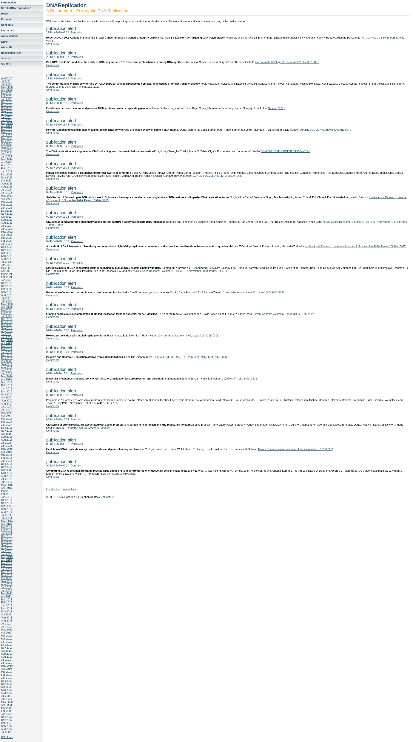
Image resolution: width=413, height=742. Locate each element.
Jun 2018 (6, 373)
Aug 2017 (6, 403)
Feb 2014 (6, 530)
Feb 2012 (6, 602)
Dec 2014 (6, 500)
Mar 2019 (6, 346)
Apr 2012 (6, 596)
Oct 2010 (6, 650)
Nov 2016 (6, 430)
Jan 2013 (6, 569)
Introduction (8, 2)
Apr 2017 (6, 415)
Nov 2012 (6, 575)
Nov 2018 (6, 358)
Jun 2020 (6, 301)
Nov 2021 (6, 249)
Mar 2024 (6, 165)
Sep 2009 (6, 689)
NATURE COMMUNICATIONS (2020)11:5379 (324, 129)
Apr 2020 (6, 307)
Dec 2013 (6, 536)
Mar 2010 (6, 671)
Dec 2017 (6, 391)
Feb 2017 (6, 421)
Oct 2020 (6, 289)
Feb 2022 (6, 240)
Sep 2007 (6, 726)
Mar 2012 (6, 599)
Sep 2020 (6, 292)
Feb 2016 (6, 457)
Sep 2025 (6, 111)
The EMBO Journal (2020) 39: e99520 (87, 427)
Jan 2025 (6, 135)
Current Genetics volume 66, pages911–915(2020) (188, 335)
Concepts (7, 24)
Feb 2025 (6, 132)
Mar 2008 (6, 707)
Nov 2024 (6, 141)
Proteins (6, 19)
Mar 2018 (6, 382)
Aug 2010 (6, 656)
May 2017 (7, 412)
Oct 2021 (6, 252)
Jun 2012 (6, 590)
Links (4, 41)
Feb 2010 (6, 674)
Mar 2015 (6, 491)
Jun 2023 (6, 192)
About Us (6, 47)
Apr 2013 (6, 560)
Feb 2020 (6, 313)
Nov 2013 (6, 539)
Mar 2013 (6, 563)
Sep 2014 (6, 509)
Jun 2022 (6, 228)
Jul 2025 (6, 117)
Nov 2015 (6, 466)
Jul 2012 (6, 587)
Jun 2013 (6, 554)
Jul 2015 (6, 478)
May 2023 (7, 195)
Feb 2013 (6, 566)
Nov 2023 (6, 177)
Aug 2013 (6, 548)
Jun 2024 (6, 156)
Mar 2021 (6, 274)
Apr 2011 (6, 632)
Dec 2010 (6, 644)
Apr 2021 (6, 271)
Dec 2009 (6, 680)
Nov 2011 (6, 611)
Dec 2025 (6, 102)
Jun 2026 (6, 84)
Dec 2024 (6, 138)
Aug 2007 (6, 729)
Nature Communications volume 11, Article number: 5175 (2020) (295, 449)
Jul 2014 (6, 515)
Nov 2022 (6, 213)
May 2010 (7, 665)
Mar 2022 (6, 237)
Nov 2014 (6, 503)
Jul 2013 (6, 551)
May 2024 (7, 159)
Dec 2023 (6, 174)
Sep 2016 (6, 436)
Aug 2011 (6, 620)
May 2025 (7, 123)
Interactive (7, 30)
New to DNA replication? (16, 8)
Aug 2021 (6, 258)
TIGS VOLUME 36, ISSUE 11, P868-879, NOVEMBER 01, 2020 (190, 357)
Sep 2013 (6, 545)
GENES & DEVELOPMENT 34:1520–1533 (217, 175)
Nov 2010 (6, 647)
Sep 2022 (6, 219)
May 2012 (7, 593)
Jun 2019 (6, 337)
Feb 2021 (6, 277)
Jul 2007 (6, 732)
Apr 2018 (6, 379)
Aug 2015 (6, 475)
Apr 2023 (6, 198)
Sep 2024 (6, 147)
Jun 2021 (6, 264)
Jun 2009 (6, 698)
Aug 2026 (6, 78)
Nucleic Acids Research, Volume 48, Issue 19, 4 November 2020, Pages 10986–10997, (355, 246)
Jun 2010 (6, 662)
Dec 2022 (6, 210)
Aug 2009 (6, 692)
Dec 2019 (6, 319)
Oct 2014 (6, 506)
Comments (52, 43)
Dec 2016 (6, 427)
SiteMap (6, 64)
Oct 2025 (6, 108)
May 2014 (7, 521)
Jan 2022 (6, 243)
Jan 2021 (6, 280)
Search (5, 58)
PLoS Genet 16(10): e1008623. (117, 473)
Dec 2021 (6, 246)
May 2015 (7, 484)
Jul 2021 (6, 261)
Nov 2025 (6, 105)
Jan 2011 (6, 641)
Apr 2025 (6, 126)
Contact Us (107, 497)
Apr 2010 (6, 668)
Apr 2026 (6, 90)
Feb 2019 (6, 349)
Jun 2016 (6, 445)
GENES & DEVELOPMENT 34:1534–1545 (285, 151)
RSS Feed (7, 737)
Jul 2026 (6, 81)
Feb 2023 (6, 204)
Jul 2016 (6, 442)
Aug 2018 (6, 367)
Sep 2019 (6, 328)
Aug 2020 (6, 295)
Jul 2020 (6, 298)
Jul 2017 (6, 406)
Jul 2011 (6, 623)
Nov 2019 (6, 322)
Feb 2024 (6, 168)
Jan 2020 (6, 316)
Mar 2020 (6, 310)
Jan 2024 (6, 171)
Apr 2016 (6, 451)
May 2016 (7, 448)
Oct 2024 (6, 144)
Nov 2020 (6, 286)
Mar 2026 (6, 93)
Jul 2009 (6, 695)
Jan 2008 (6, 714)
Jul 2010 (6, 659)
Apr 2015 (6, 488)
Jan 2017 (6, 424)
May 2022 (7, 231)
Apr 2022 (6, 234)
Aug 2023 (6, 186)
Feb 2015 (6, 494)
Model (4, 13)
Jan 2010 (6, 677)
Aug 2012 (6, 584)
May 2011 (6, 629)
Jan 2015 (6, 497)
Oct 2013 (6, 542)
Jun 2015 (6, 481)
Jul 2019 (6, 334)
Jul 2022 (6, 225)
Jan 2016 (6, 460)
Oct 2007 (6, 723)
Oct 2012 (6, 578)
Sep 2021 (6, 255)
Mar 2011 (6, 635)
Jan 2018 (6, 388)
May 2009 (7, 701)
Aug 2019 (6, 331)
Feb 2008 (6, 711)
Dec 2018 (6, 355)
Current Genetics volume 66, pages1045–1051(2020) (254, 292)
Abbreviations (9, 36)
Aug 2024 (6, 150)
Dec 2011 (6, 608)
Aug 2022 (6, 222)
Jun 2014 (6, 518)
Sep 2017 (6, 400)
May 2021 (7, 268)
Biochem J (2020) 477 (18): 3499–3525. (234, 378)
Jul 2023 (6, 189)
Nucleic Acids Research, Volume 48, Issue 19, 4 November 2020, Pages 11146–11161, (183, 271)
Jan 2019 (6, 352)
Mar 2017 (6, 418)
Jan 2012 (6, 605)
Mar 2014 (6, 527)
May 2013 (7, 557)
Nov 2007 (6, 720)
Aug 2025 (6, 114)
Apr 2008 (6, 704)
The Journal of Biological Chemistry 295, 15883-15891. (287, 62)
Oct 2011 (6, 614)
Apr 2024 (6, 162)
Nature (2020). (276, 108)
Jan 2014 (6, 533)
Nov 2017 (6, 394)
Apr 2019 (6, 343)
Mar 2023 (6, 201)
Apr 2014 (6, 524)
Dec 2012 (6, 572)
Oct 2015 (6, 469)
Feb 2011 (6, 638)
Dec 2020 (6, 283)
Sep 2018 (6, 364)
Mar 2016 (6, 454)
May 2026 (7, 87)
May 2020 (7, 304)
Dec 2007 (6, 717)
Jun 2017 (6, 409)
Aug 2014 (6, 512)
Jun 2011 (6, 626)
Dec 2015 (6, 463)
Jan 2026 (6, 99)
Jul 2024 (6, 153)
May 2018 (7, 376)
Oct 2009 (6, 686)
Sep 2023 (6, 183)
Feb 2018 (6, 385)
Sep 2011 (6, 617)
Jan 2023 (6, 207)
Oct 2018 (6, 361)
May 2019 (7, 340)
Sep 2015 (6, 472)
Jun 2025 (6, 120)
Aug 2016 (6, 439)
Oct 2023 (6, 180)
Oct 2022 (6, 216)
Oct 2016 (6, 433)
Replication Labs (11, 52)
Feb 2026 (6, 96)
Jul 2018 (6, 370)
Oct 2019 (6, 325)
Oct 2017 (6, 397)
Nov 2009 (6, 683)
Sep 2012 (6, 581)
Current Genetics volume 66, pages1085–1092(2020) (284, 314)
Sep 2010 (6, 653)
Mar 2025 (6, 129)
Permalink (77, 32)
